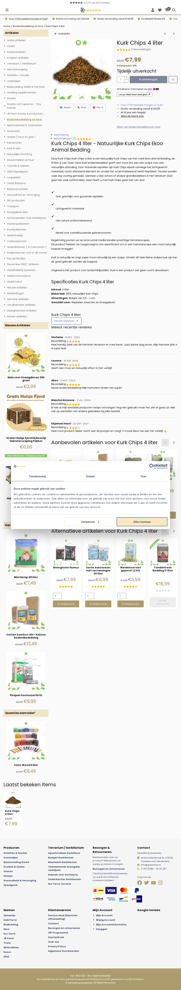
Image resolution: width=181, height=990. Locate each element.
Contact (53, 923)
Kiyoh (98, 979)
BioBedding (11, 924)
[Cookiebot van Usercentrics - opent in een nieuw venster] (151, 466)
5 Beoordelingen (141, 49)
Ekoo (6, 929)
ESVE (6, 956)
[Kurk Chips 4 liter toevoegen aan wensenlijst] (173, 79)
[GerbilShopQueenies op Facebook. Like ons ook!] (140, 883)
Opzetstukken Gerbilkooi (64, 853)
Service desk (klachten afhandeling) (62, 917)
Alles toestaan (142, 521)
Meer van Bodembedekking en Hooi (138, 127)
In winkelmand (66, 604)
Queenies (10, 915)
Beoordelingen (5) (65, 138)
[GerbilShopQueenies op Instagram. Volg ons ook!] (160, 883)
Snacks (8, 871)
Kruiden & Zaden (14, 866)
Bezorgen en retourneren (109, 869)
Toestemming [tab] (37, 476)
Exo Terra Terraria (59, 884)
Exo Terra (9, 933)
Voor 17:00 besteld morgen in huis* (28, 18)
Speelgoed (10, 885)
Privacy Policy (57, 946)
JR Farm (9, 938)
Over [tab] (144, 476)
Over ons (53, 941)
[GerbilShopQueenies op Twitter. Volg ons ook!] (147, 883)
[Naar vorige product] (165, 33)
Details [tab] (90, 476)
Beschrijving (61, 135)
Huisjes (8, 876)
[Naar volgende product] (173, 33)
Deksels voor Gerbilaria (63, 874)
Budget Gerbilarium (61, 857)
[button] (7, 10)
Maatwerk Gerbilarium (62, 862)
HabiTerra (10, 920)
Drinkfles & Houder (15, 853)
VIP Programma (58, 932)
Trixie (7, 943)
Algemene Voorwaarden (63, 951)
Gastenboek (56, 937)
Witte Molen (11, 947)
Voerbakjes (11, 857)
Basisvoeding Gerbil (16, 862)
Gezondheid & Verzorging (20, 880)
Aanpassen (88, 521)
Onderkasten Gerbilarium (64, 879)
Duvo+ (7, 952)
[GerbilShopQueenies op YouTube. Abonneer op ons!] (153, 883)
